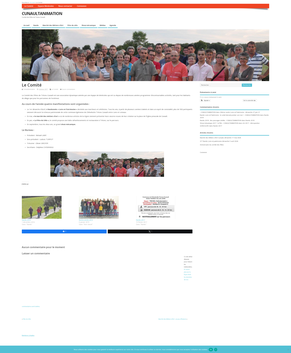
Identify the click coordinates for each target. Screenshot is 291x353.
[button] (205, 100)
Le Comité (28, 6)
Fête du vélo (72, 25)
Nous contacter (65, 6)
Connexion (81, 6)
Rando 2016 (26, 220)
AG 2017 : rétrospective (251, 123)
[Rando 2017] (163, 207)
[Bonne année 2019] (106, 207)
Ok (211, 349)
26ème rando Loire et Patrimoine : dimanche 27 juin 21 (240, 112)
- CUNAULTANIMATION (208, 112)
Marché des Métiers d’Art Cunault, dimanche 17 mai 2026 (220, 138)
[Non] (288, 349)
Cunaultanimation (29, 89)
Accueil (32, 2)
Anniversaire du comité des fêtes (212, 145)
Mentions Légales (28, 335)
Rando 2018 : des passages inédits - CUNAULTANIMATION (220, 120)
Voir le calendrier (248, 100)
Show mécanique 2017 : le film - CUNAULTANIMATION (219, 123)
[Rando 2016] (49, 207)
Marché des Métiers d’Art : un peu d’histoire (172, 319)
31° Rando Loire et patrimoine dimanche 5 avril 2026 (219, 141)
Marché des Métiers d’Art (53, 25)
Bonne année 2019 (86, 220)
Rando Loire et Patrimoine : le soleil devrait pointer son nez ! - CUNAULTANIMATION (230, 115)
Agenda (113, 25)
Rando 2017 (140, 220)
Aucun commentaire (68, 89)
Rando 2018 (250, 120)
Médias (103, 25)
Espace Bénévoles (46, 6)
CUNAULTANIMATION (42, 13)
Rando (36, 25)
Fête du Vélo (27, 319)
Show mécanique (89, 25)
